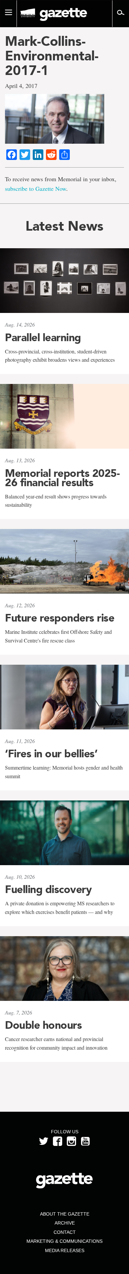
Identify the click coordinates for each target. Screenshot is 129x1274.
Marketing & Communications (64, 1241)
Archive (65, 1223)
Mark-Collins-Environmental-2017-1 (52, 56)
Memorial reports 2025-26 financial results (62, 478)
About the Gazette (64, 1214)
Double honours (43, 1025)
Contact (65, 1232)
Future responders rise (59, 618)
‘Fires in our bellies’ (51, 753)
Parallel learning (43, 337)
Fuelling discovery (48, 889)
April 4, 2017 (21, 86)
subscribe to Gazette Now (35, 188)
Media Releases (64, 1250)
